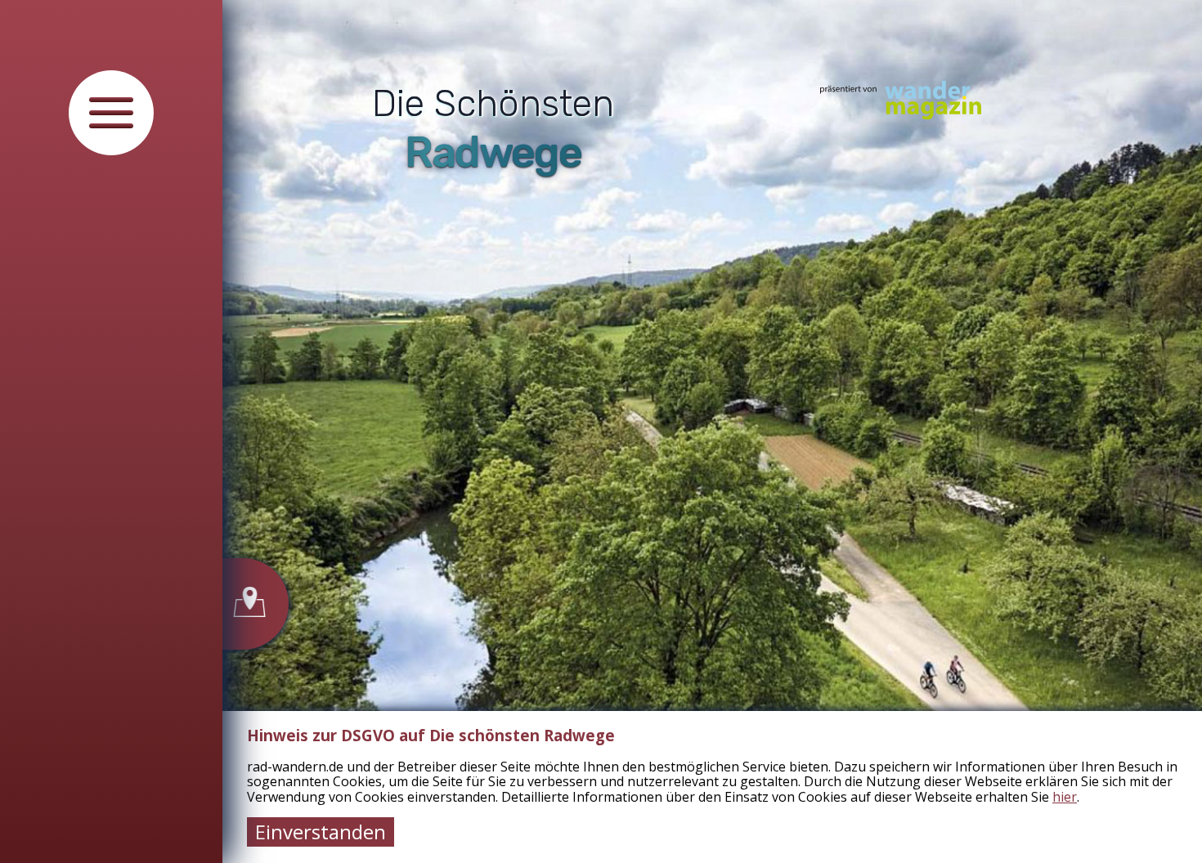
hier (1064, 797)
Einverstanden (320, 831)
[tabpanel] (712, 431)
